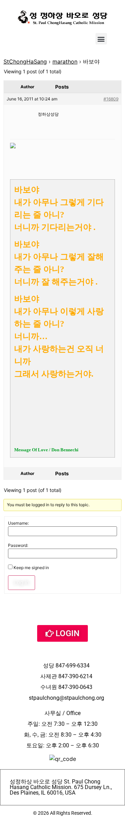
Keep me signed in (31, 568)
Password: (18, 545)
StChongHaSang (25, 61)
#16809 (110, 98)
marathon (64, 61)
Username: (18, 523)
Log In (21, 582)
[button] (101, 38)
